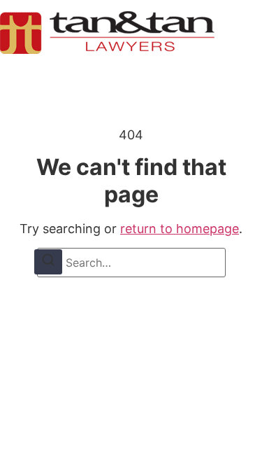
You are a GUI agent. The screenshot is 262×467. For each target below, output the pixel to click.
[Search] (48, 261)
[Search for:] (131, 262)
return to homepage (179, 228)
